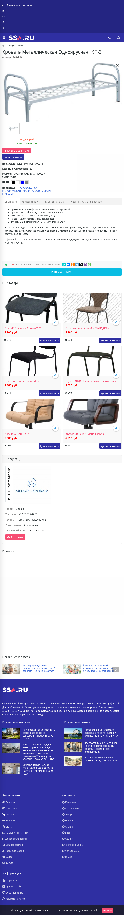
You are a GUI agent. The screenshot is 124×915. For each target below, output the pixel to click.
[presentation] (8, 669)
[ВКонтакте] (68, 264)
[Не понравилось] (13, 264)
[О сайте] (17, 11)
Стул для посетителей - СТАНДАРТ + (87, 328)
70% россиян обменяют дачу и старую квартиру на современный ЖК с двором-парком (40, 734)
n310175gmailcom (51, 264)
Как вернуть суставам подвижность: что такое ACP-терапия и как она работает (39, 668)
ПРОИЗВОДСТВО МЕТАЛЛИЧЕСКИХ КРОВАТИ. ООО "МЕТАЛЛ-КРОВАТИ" (26, 191)
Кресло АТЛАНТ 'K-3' (17, 434)
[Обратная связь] (17, 17)
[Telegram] (17, 28)
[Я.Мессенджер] (64, 264)
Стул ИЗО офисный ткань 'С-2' (23, 328)
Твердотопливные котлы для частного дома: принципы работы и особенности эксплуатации (101, 747)
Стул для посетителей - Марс (22, 381)
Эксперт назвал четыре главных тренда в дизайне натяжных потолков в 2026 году (38, 769)
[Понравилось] (6, 264)
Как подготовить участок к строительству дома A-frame (101, 759)
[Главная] (3, 45)
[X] (81, 264)
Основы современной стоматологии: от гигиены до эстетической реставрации (99, 668)
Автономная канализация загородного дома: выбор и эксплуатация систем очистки (101, 732)
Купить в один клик (18, 150)
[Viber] (85, 264)
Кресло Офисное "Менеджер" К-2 (85, 434)
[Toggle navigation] (118, 38)
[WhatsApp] (89, 264)
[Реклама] (17, 22)
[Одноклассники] (73, 264)
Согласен (107, 910)
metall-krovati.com (13, 157)
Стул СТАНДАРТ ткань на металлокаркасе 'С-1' (93, 381)
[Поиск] (109, 38)
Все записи (16, 537)
